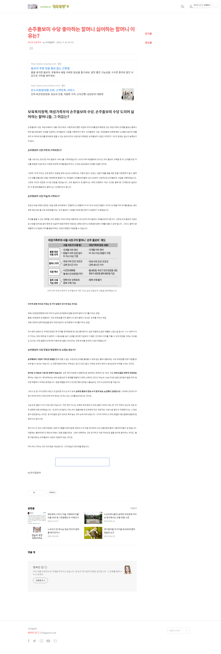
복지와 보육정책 (34, 42)
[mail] (55, 641)
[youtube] (48, 641)
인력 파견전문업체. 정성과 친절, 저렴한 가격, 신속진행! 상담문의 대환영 (67, 94)
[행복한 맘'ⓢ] (52, 6)
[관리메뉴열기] (215, 5)
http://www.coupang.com (43, 64)
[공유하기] (38, 492)
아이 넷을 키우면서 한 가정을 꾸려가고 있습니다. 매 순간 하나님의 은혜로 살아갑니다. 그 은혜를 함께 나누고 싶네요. (77, 573)
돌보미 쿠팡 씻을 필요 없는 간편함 (50, 68)
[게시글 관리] (42, 492)
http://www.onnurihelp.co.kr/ (45, 85)
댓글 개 (31, 552)
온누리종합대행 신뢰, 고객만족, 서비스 (53, 90)
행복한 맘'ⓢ (40, 567)
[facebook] (28, 641)
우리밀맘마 (32, 628)
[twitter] (34, 641)
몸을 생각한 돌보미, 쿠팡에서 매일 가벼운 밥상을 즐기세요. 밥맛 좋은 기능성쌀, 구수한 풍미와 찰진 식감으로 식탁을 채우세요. (82, 73)
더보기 (133, 508)
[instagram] (41, 641)
